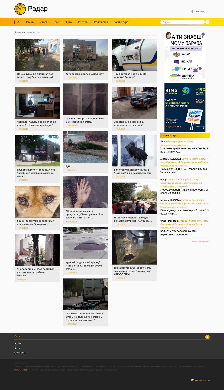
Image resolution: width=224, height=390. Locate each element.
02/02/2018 (120, 278)
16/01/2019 (72, 221)
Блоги (56, 22)
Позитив (82, 22)
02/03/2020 (23, 129)
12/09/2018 (120, 225)
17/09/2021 (23, 81)
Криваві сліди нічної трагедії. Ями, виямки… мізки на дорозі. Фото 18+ (84, 265)
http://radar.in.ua (20, 370)
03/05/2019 (120, 129)
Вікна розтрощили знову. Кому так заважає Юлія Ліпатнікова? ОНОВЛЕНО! (132, 271)
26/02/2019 (120, 177)
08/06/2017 (23, 279)
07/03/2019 (23, 180)
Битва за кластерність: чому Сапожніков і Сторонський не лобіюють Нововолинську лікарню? (184, 162)
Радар (37, 8)
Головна (21, 32)
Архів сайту (199, 11)
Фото (68, 22)
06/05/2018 (72, 273)
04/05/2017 (72, 324)
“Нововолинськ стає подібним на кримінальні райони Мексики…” (35, 272)
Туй (68, 166)
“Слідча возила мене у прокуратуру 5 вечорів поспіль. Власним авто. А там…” (84, 214)
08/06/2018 (23, 228)
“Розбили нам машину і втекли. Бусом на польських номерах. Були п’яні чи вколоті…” (85, 316)
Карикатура (121, 22)
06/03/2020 (72, 126)
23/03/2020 (120, 81)
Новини (29, 22)
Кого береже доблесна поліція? (85, 73)
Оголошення (101, 22)
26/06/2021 (72, 78)
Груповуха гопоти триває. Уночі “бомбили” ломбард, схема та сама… (36, 173)
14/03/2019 (72, 170)
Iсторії (44, 22)
